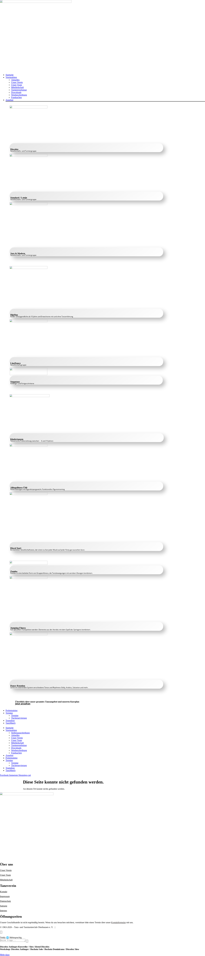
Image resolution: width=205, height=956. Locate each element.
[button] (105, 77)
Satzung (3, 906)
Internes (3, 910)
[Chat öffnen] (1, 932)
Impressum (5, 896)
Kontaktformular (118, 922)
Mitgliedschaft (6, 880)
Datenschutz (5, 901)
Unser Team (5, 875)
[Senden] (27, 941)
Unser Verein (6, 870)
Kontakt (3, 891)
